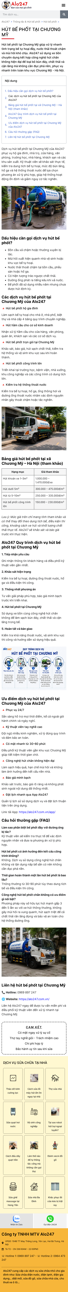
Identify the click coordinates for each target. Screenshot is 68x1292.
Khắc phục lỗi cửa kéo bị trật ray (55, 1201)
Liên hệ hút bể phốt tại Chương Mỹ (29, 137)
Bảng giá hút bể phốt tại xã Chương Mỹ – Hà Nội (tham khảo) (35, 106)
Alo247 (6, 21)
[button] (64, 5)
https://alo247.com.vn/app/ (37, 812)
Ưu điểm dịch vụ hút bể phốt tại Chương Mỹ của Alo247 (34, 124)
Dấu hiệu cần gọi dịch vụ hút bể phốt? (30, 91)
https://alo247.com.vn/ (34, 999)
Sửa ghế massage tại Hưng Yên (12, 1201)
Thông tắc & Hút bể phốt (26, 21)
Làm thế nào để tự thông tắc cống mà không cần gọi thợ (34, 1164)
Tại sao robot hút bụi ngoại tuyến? (55, 1126)
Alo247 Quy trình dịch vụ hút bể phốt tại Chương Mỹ (32, 115)
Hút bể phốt (50, 21)
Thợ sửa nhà (55, 1089)
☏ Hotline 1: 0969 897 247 (18, 1255)
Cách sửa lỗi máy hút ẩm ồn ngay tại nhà (34, 1093)
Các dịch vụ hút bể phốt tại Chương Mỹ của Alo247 (34, 97)
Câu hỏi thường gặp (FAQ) (24, 131)
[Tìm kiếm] (64, 14)
